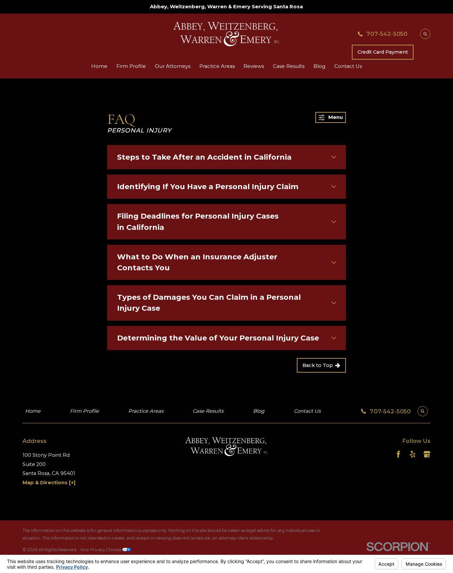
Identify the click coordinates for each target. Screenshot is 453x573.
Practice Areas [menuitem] (217, 66)
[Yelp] (412, 454)
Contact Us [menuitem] (348, 66)
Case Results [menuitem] (288, 66)
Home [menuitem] (99, 66)
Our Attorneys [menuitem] (172, 66)
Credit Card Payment (382, 52)
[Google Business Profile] (426, 454)
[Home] (226, 34)
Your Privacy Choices (101, 549)
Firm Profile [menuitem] (131, 66)
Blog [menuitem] (319, 66)
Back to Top (317, 365)
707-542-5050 (387, 34)
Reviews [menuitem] (253, 66)
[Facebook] (398, 454)
